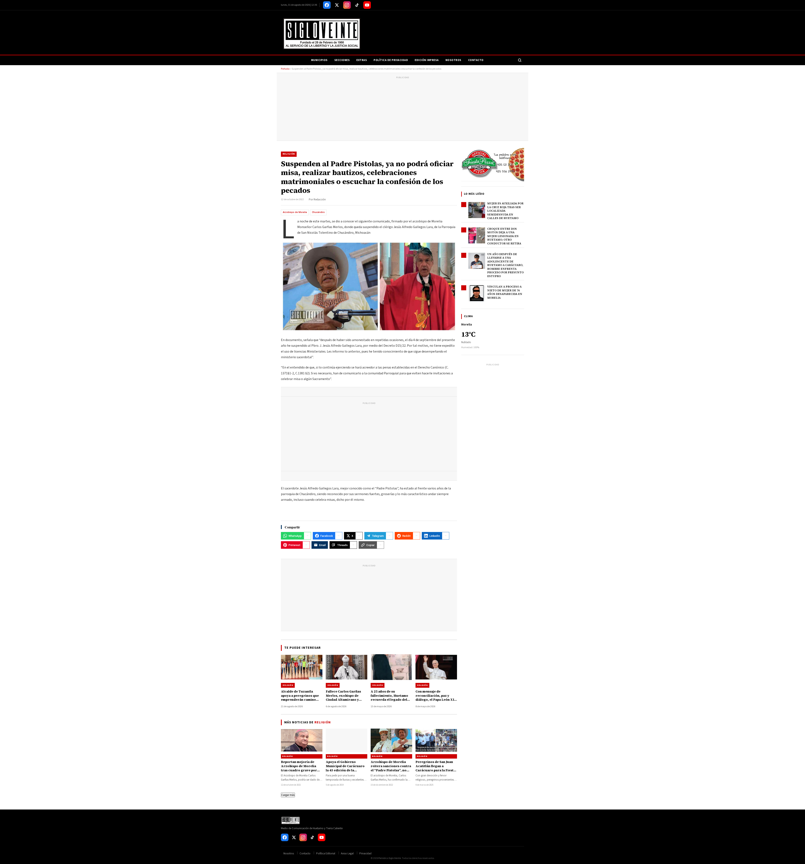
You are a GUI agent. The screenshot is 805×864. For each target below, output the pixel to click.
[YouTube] (367, 5)
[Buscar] (519, 60)
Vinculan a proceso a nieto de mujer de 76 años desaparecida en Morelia (504, 292)
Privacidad (365, 853)
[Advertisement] (402, 109)
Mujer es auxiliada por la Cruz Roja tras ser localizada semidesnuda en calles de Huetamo (505, 211)
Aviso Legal (347, 853)
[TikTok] (357, 5)
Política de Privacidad (391, 60)
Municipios (319, 60)
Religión (289, 154)
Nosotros (453, 60)
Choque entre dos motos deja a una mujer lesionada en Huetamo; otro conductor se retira (504, 236)
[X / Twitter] (337, 5)
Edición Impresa (427, 60)
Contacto (476, 60)
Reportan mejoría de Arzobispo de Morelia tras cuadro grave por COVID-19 (299, 768)
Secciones (342, 60)
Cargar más (288, 795)
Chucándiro (318, 212)
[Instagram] (347, 5)
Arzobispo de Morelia (295, 212)
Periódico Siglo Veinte (389, 858)
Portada (285, 69)
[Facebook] (327, 5)
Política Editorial (325, 853)
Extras (361, 60)
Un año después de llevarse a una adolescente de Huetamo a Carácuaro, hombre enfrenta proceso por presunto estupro (505, 265)
